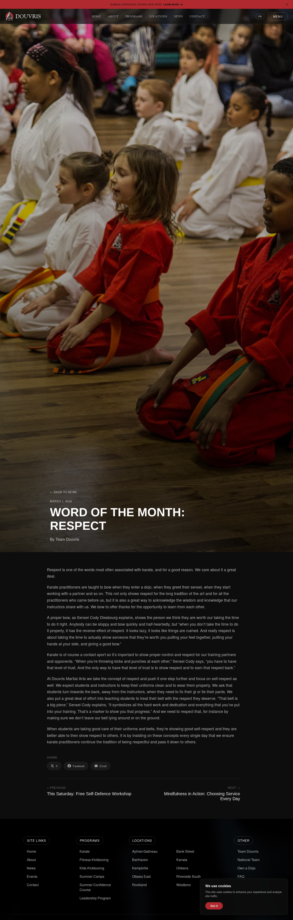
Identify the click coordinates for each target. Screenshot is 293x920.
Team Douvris (247, 851)
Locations (158, 16)
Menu (277, 16)
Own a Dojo (246, 868)
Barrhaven (140, 859)
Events (32, 876)
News (178, 16)
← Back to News (63, 492)
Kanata (181, 859)
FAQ (240, 876)
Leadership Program (95, 898)
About (113, 16)
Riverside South (188, 876)
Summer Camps (92, 876)
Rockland (139, 884)
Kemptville (140, 868)
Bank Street (185, 851)
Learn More (171, 4)
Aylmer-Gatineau (144, 851)
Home (96, 16)
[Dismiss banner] (287, 4)
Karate (85, 851)
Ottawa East (141, 876)
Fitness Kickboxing (94, 859)
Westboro (183, 884)
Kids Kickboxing (92, 868)
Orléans (182, 868)
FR (260, 16)
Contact (197, 16)
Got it (214, 906)
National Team (248, 859)
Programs (134, 16)
